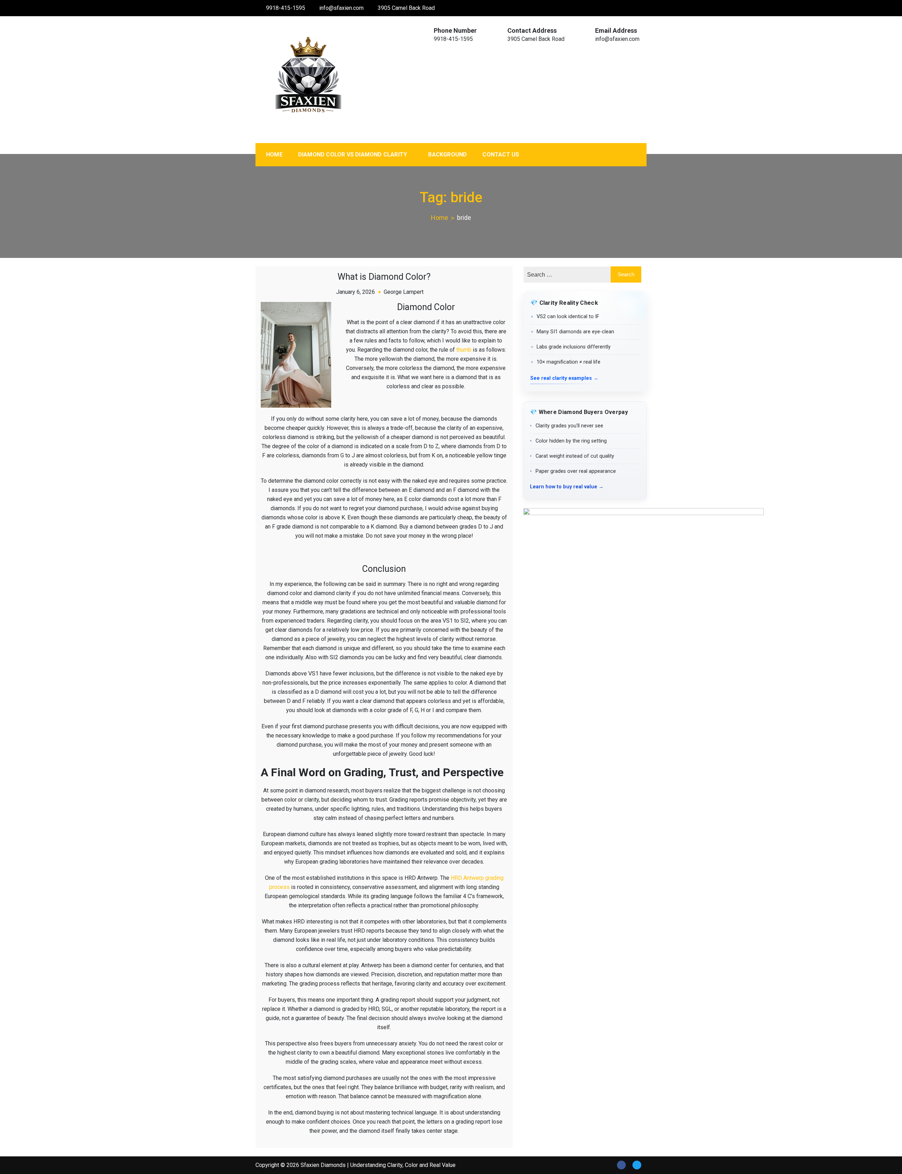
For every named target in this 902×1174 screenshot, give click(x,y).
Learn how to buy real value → (567, 487)
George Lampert (404, 292)
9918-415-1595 (285, 8)
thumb (463, 349)
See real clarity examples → (564, 378)
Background (447, 154)
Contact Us (500, 154)
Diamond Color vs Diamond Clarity (352, 154)
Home (274, 154)
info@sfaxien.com (341, 8)
